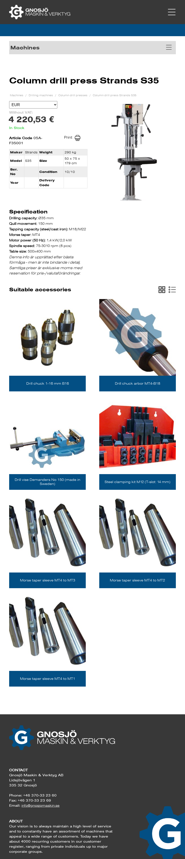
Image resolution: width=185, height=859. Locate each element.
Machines (17, 95)
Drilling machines (41, 95)
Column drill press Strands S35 (114, 95)
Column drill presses (73, 95)
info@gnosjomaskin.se (40, 805)
